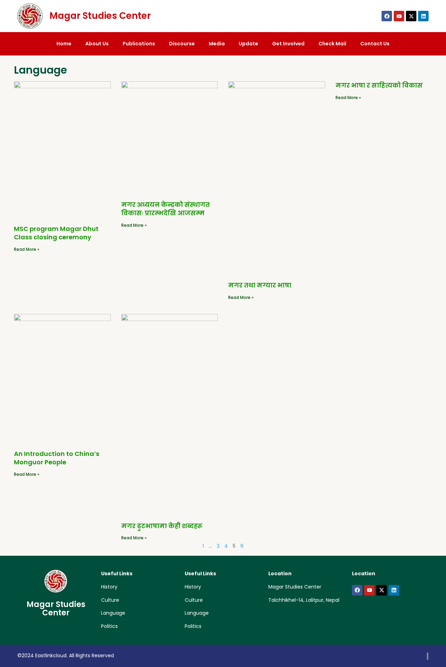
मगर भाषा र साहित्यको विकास (379, 85)
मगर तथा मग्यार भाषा (259, 285)
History (109, 586)
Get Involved (288, 43)
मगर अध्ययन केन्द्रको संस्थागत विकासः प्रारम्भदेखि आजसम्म (165, 208)
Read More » (26, 249)
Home (63, 43)
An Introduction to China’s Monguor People (56, 457)
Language (113, 612)
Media (217, 43)
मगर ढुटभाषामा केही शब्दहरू (161, 526)
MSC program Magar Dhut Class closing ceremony (56, 232)
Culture (110, 600)
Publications (139, 43)
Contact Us (375, 43)
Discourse (182, 43)
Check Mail (332, 43)
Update (248, 43)
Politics (109, 626)
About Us (97, 43)
